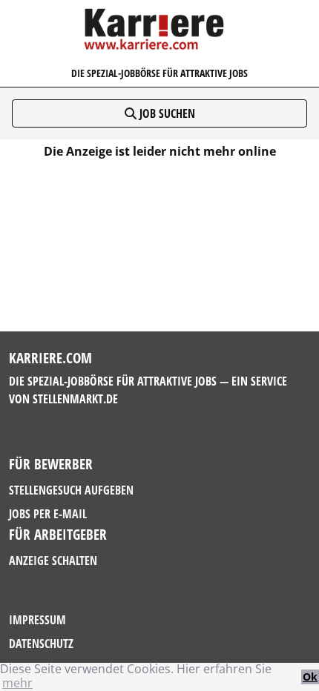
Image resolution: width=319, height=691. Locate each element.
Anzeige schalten (53, 560)
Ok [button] (310, 676)
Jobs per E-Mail (48, 514)
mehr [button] (17, 683)
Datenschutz (41, 643)
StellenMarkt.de (75, 399)
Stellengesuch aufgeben (71, 490)
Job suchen (166, 113)
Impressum (37, 620)
